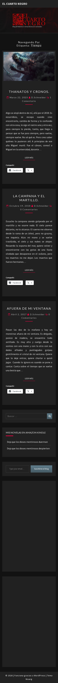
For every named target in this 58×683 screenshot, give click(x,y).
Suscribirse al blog (41, 469)
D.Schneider (38, 97)
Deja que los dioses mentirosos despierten (28, 448)
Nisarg (29, 679)
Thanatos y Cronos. (29, 92)
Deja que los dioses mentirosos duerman (27, 441)
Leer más (30, 157)
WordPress (39, 675)
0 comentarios (29, 209)
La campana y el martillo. (29, 198)
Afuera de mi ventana (29, 308)
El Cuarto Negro (14, 4)
